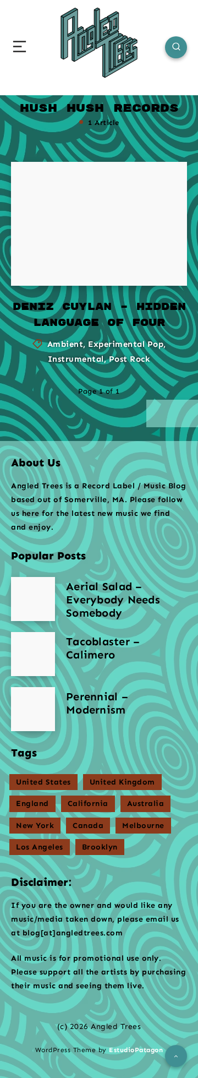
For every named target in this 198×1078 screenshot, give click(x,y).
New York (35, 825)
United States (43, 782)
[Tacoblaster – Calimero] (33, 654)
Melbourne (143, 825)
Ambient (65, 344)
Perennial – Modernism (97, 703)
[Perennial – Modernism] (33, 709)
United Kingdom (122, 782)
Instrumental (76, 359)
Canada (88, 825)
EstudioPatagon (136, 1050)
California (88, 803)
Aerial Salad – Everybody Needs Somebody (113, 599)
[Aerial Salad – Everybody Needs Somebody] (33, 599)
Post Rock (130, 359)
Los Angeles (39, 847)
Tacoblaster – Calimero (103, 648)
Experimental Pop (125, 344)
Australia (145, 803)
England (32, 803)
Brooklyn (100, 847)
